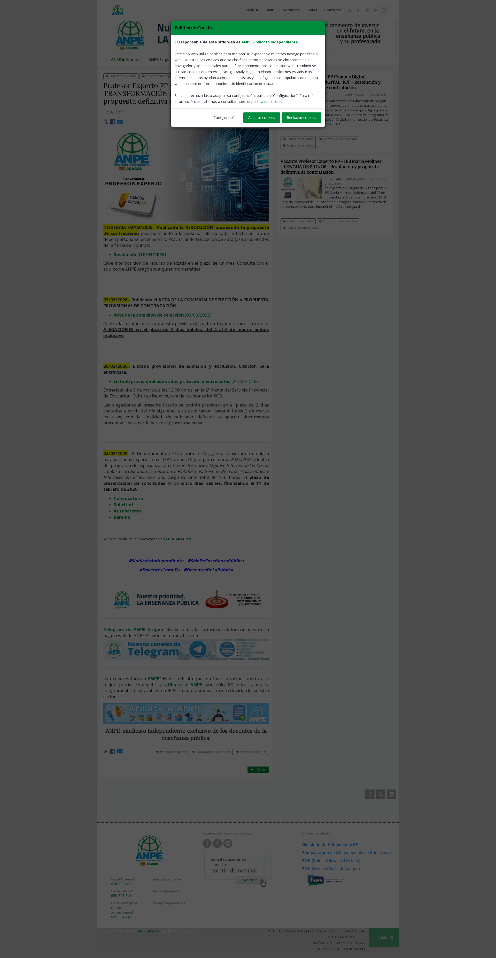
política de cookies (266, 101)
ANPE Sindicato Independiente (270, 42)
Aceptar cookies (261, 117)
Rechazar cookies (301, 117)
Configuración (225, 117)
